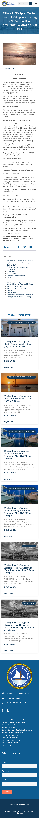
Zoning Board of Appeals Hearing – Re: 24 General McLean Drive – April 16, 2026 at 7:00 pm (19, 626)
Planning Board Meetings (16, 275)
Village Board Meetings (15, 286)
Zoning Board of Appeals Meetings (19, 297)
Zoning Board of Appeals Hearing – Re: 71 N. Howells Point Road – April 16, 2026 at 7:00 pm (19, 569)
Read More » (10, 361)
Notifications (11, 273)
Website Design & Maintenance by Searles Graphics (19, 812)
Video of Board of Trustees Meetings (20, 284)
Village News (11, 292)
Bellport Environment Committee (18, 263)
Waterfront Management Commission (20, 294)
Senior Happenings (13, 282)
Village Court (11, 290)
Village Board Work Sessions (17, 288)
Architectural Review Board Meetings (20, 261)
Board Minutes (12, 271)
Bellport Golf (11, 265)
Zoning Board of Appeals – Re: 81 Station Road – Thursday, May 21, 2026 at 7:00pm (17, 454)
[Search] (30, 3)
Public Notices (12, 280)
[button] (36, 3)
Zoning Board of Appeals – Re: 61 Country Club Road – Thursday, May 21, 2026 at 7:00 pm (18, 511)
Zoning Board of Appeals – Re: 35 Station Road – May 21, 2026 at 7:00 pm (19, 398)
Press (9, 278)
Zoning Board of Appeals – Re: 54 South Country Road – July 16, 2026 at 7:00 (18, 344)
